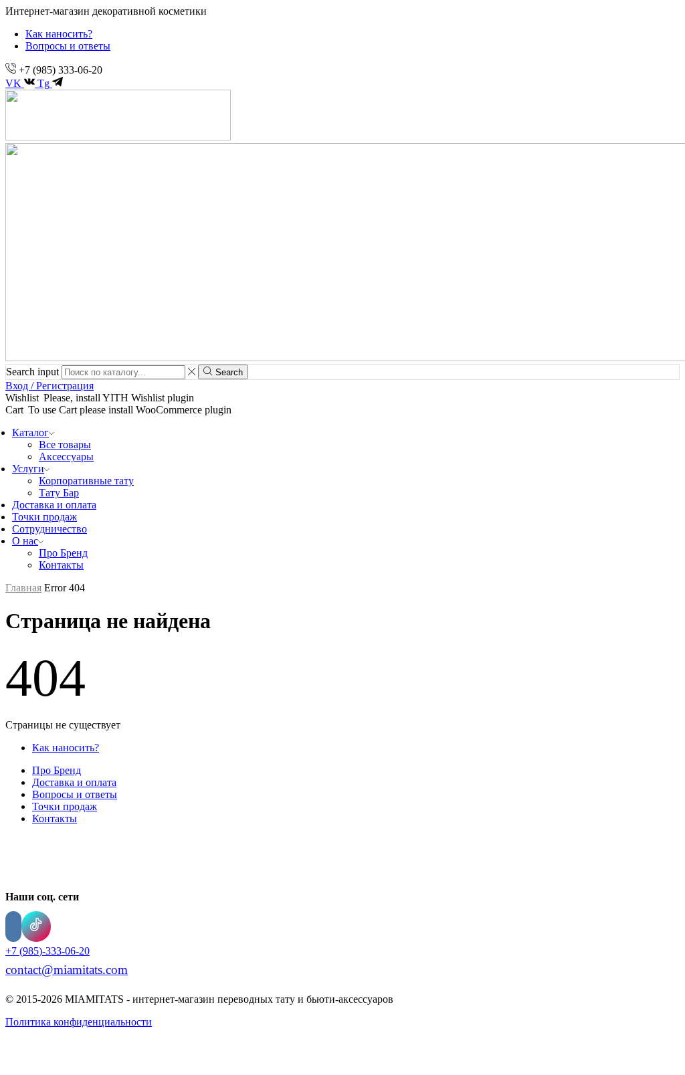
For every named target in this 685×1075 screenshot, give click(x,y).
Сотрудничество (49, 528)
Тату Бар (59, 492)
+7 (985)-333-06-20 (47, 951)
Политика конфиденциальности (78, 1022)
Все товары (65, 444)
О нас (25, 541)
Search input (32, 371)
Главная (23, 587)
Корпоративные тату (86, 480)
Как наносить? (58, 33)
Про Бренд (63, 553)
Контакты (61, 565)
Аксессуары (66, 456)
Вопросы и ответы (67, 46)
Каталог (30, 432)
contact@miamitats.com (66, 970)
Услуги (28, 468)
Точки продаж (44, 516)
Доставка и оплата (54, 504)
